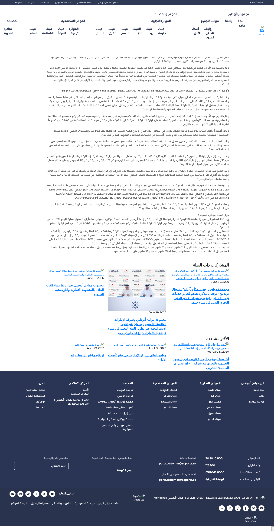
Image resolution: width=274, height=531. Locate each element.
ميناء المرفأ (62, 31)
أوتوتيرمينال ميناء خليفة (119, 408)
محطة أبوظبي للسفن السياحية (115, 419)
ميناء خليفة (162, 31)
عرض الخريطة (124, 470)
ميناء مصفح (125, 31)
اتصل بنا (31, 2)
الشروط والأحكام (61, 503)
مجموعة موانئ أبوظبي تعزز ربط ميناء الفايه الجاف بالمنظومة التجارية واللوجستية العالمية (75, 290)
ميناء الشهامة (48, 31)
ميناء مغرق (112, 31)
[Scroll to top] (272, 528)
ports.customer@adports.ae (177, 464)
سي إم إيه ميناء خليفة (120, 414)
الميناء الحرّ (137, 31)
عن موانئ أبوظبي (239, 14)
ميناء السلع (100, 31)
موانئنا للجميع (256, 402)
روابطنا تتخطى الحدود (209, 33)
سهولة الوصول (39, 503)
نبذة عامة (258, 390)
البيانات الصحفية (80, 394)
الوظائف (45, 2)
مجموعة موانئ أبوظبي (108, 2)
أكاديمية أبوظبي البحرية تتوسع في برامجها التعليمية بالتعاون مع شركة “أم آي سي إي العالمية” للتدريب (201, 363)
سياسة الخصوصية (84, 503)
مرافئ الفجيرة (8, 31)
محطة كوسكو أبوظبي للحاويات (115, 402)
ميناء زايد (149, 31)
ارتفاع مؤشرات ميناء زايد (87, 355)
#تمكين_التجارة (67, 493)
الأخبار (86, 390)
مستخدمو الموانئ (63, 2)
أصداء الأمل (196, 31)
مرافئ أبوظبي (125, 396)
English (18, 2)
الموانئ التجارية (74, 31)
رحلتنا (228, 21)
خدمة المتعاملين (84, 2)
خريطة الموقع (19, 503)
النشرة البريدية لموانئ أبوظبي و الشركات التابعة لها (71, 402)
